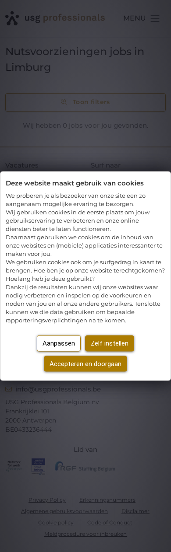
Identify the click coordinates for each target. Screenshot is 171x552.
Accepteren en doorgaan (85, 363)
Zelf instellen (109, 343)
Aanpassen (59, 343)
